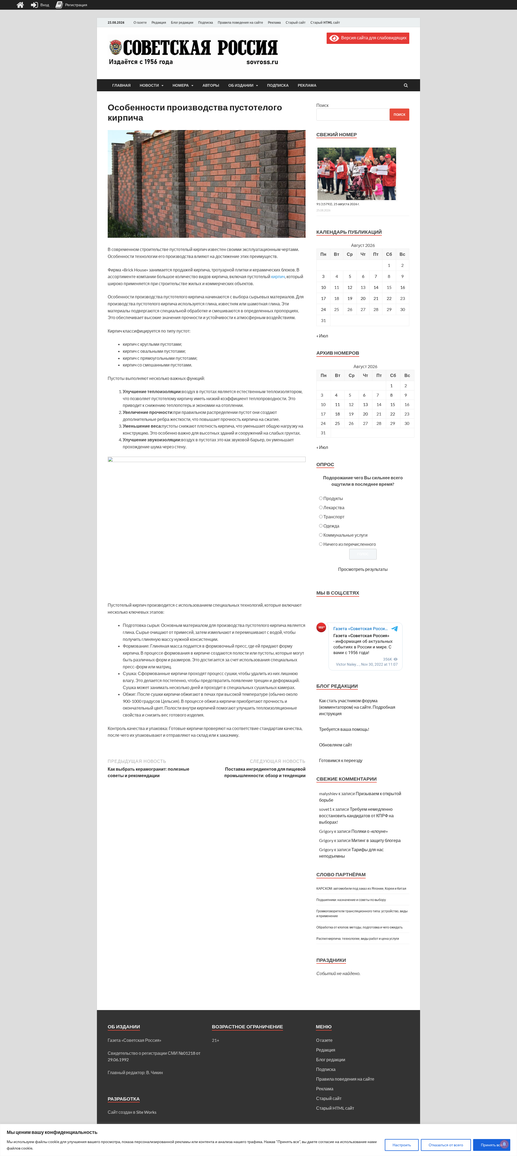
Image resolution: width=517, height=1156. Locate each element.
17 (323, 298)
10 (323, 287)
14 (375, 287)
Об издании (240, 85)
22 (389, 298)
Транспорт (333, 516)
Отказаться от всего (446, 1145)
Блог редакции (182, 22)
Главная (121, 85)
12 (349, 287)
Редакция (159, 22)
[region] (258, 1140)
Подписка (205, 22)
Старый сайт (296, 22)
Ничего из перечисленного (349, 544)
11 (337, 404)
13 (365, 404)
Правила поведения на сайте (240, 22)
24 (323, 309)
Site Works (146, 1112)
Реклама (274, 22)
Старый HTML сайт (325, 22)
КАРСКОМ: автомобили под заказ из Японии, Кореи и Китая (361, 888)
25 (337, 423)
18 (337, 413)
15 (392, 404)
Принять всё (491, 1145)
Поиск (322, 105)
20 (363, 298)
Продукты (333, 498)
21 (375, 298)
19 (349, 298)
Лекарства (333, 507)
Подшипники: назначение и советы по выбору (351, 900)
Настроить (402, 1145)
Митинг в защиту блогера (376, 840)
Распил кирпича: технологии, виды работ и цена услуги (357, 939)
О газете (140, 22)
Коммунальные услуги (345, 534)
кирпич (278, 276)
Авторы (210, 85)
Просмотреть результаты (363, 569)
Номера (181, 85)
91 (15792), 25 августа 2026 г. (338, 204)
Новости (149, 85)
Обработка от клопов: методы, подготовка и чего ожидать (359, 927)
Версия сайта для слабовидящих (373, 37)
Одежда (331, 525)
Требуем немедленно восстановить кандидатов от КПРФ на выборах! (356, 815)
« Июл (322, 335)
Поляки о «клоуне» (369, 831)
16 (402, 287)
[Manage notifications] (504, 1144)
